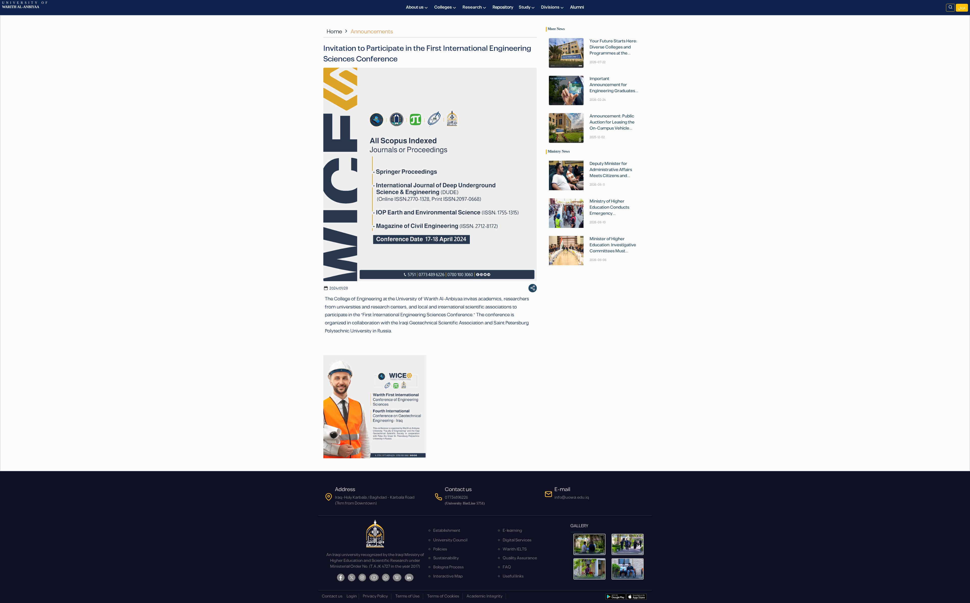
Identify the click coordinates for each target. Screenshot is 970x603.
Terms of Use (407, 596)
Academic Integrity (484, 596)
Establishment (446, 530)
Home (334, 32)
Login (352, 596)
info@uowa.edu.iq (571, 497)
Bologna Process (448, 567)
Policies (440, 549)
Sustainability (446, 558)
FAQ (507, 567)
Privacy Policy (375, 596)
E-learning (512, 530)
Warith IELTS (515, 549)
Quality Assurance (520, 558)
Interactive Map (448, 576)
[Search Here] (950, 8)
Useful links (513, 576)
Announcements (372, 32)
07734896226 (456, 497)
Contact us (332, 596)
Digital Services (517, 540)
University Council (450, 540)
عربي (962, 8)
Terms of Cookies (443, 596)
